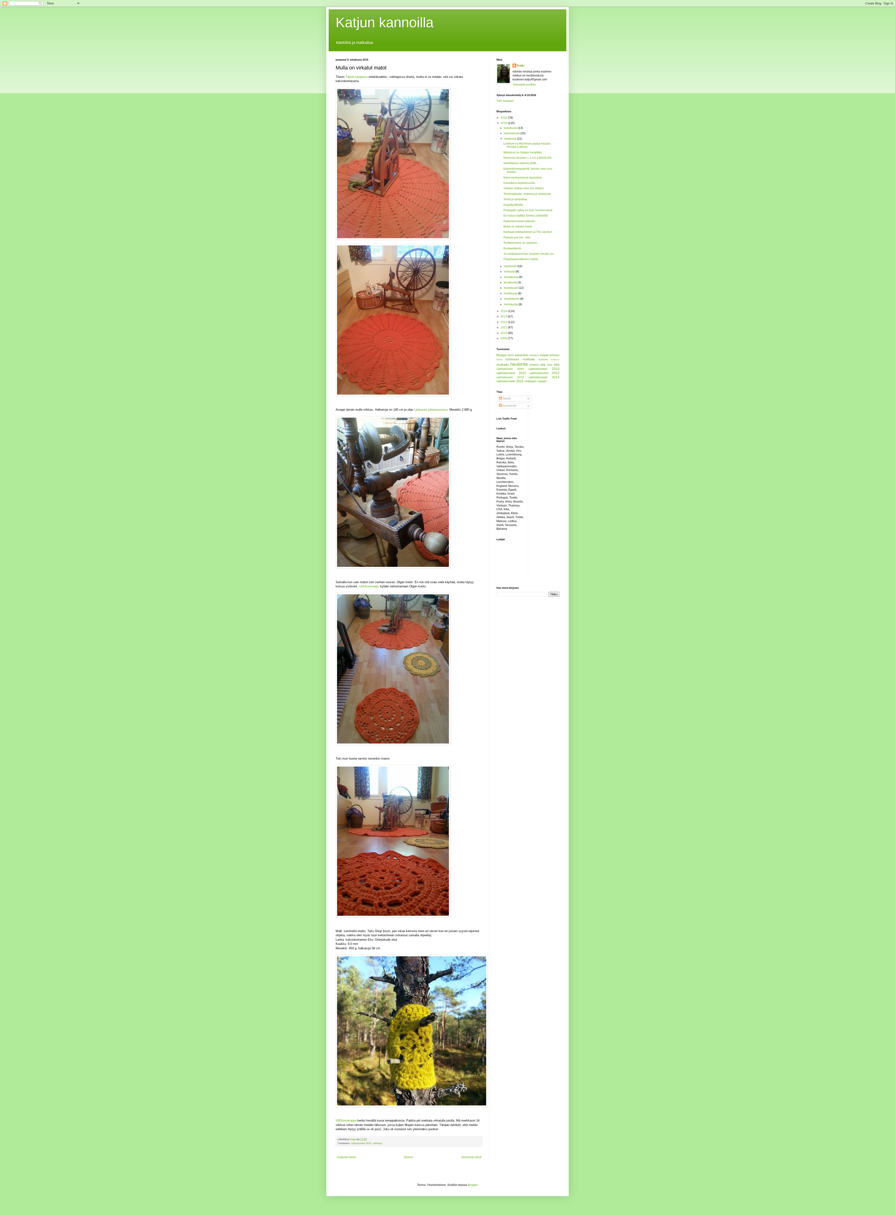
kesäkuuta (511, 282)
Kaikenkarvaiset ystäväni (519, 221)
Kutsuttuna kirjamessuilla (519, 183)
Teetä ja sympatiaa (515, 199)
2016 (504, 117)
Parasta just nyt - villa (516, 237)
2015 (504, 123)
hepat (544, 355)
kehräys (554, 355)
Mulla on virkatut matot (517, 226)
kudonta (543, 359)
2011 (504, 327)
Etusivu (408, 1157)
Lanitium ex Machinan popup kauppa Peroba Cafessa (527, 145)
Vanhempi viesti (471, 1157)
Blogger (473, 1185)
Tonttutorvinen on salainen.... (521, 242)
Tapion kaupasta (356, 77)
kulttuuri (555, 359)
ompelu (534, 364)
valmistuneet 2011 (511, 373)
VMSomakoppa (346, 1120)
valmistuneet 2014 (543, 377)
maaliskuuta (512, 298)
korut (499, 359)
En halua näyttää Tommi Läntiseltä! (525, 215)
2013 (504, 316)
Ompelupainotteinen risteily (520, 259)
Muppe (501, 355)
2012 (504, 322)
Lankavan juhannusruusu (431, 409)
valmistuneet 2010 (543, 369)
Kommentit (509, 405)
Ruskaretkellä (512, 248)
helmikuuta (511, 304)
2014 (504, 311)
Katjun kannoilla (385, 22)
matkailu (502, 364)
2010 (504, 333)
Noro (511, 355)
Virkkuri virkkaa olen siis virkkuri (523, 188)
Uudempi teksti (346, 1157)
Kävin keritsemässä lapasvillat (522, 177)
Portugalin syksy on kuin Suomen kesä (527, 210)
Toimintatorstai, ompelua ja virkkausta (527, 194)
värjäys (542, 381)
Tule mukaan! (505, 101)
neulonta (519, 364)
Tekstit (506, 398)
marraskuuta (512, 133)
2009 (504, 338)
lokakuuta (510, 138)
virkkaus (377, 1143)
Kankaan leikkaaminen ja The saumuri (527, 232)
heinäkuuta (511, 277)
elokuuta (510, 271)
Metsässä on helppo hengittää (522, 152)
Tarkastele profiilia (524, 84)
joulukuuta (511, 128)
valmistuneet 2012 (544, 373)
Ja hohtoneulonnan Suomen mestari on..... (530, 253)
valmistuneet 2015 (361, 1143)
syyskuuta (510, 266)
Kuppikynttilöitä (513, 205)
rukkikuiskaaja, (369, 586)
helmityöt (534, 355)
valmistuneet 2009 (510, 369)
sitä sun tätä (549, 364)
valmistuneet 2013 (510, 377)
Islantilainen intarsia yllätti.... (521, 163)
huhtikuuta (511, 293)
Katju (520, 65)
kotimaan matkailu (520, 359)
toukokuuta (511, 287)
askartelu (521, 355)
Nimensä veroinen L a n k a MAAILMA (527, 157)
